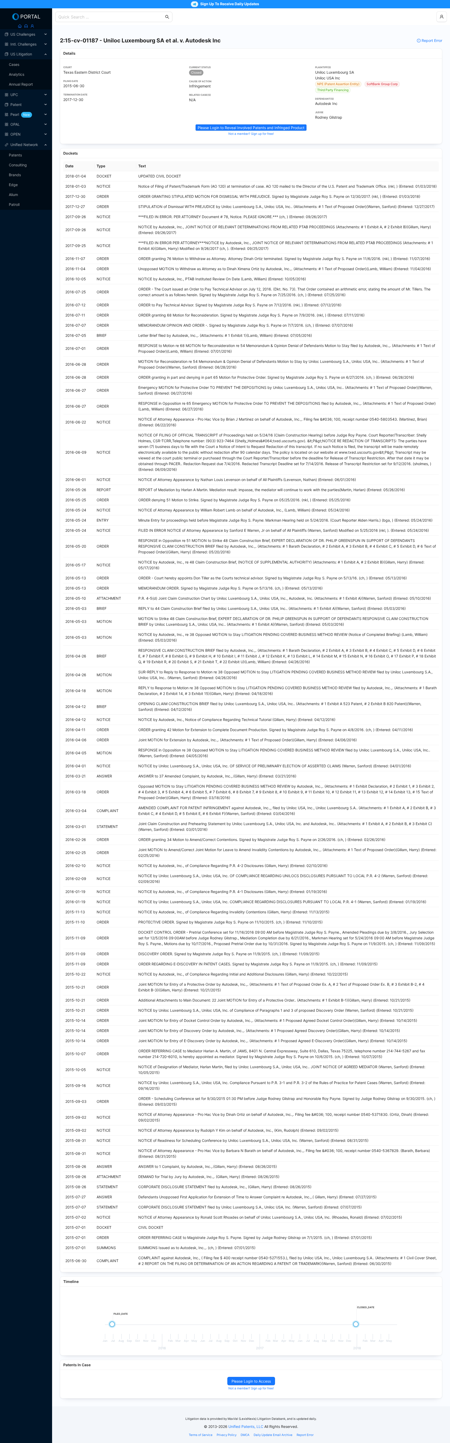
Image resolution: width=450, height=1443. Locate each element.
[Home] (20, 26)
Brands (15, 175)
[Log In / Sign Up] (32, 26)
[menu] (26, 84)
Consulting (18, 165)
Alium (13, 194)
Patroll (14, 204)
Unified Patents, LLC (245, 1426)
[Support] (26, 26)
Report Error (432, 40)
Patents (15, 155)
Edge (13, 184)
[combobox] (111, 17)
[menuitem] (26, 34)
